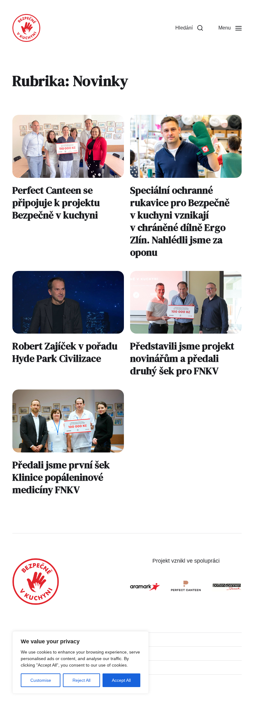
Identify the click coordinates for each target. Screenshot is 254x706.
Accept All (121, 680)
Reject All (81, 680)
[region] (80, 662)
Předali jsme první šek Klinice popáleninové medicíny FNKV (61, 477)
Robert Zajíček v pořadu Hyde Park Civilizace (64, 352)
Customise (40, 680)
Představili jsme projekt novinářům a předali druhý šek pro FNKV (182, 358)
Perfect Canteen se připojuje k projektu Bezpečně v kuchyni (56, 202)
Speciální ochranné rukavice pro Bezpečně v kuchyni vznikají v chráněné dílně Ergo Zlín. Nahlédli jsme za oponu (180, 221)
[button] (189, 28)
